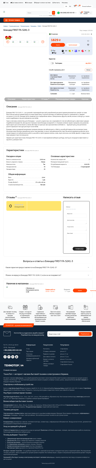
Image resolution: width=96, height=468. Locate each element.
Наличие (85, 99)
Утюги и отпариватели (10, 430)
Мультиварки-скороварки (71, 413)
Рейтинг (68, 207)
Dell (29, 396)
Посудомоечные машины (34, 407)
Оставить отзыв (79, 249)
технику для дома (9, 452)
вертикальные (72, 430)
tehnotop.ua (19, 378)
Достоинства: (70, 220)
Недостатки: (70, 227)
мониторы (79, 396)
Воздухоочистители (75, 422)
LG (34, 405)
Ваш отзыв (70, 233)
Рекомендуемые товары (65, 99)
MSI (40, 396)
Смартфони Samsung (67, 362)
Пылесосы (44, 430)
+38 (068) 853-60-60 (67, 13)
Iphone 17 (63, 351)
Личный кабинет (86, 6)
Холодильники (8, 405)
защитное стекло (53, 390)
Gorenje (30, 405)
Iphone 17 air (64, 354)
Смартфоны (64, 349)
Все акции (29, 2)
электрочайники (30, 415)
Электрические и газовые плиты (13, 413)
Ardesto (15, 405)
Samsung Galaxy (59, 388)
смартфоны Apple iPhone (16, 388)
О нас (6, 2)
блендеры (14, 415)
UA (66, 6)
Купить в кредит (73, 45)
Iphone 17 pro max (66, 359)
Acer (21, 396)
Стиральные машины (71, 405)
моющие (64, 430)
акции (55, 452)
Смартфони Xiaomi (66, 364)
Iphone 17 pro (64, 356)
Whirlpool (45, 405)
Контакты (57, 2)
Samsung (39, 405)
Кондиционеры (8, 422)
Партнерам (29, 351)
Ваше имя (69, 213)
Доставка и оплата (17, 2)
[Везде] (49, 12)
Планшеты (29, 390)
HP (32, 396)
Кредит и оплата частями (42, 2)
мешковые (58, 430)
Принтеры (15, 398)
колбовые (50, 430)
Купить (80, 290)
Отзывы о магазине (49, 351)
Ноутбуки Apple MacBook (11, 396)
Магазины (65, 2)
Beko (20, 405)
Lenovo (36, 396)
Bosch (25, 405)
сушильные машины (18, 407)
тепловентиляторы (34, 422)
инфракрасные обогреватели (59, 422)
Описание (11, 99)
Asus (25, 396)
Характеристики (28, 99)
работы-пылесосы (84, 430)
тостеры (21, 415)
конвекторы (45, 422)
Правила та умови (49, 354)
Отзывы (45, 99)
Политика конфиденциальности (33, 355)
